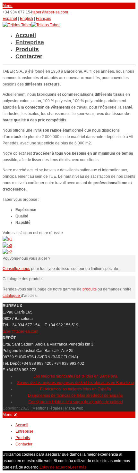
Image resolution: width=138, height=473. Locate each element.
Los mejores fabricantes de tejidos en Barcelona (75, 376)
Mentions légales (47, 408)
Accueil (25, 35)
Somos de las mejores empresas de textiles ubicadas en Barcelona (75, 382)
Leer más (78, 467)
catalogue (12, 295)
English (26, 18)
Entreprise (29, 42)
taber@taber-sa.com (50, 12)
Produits (27, 49)
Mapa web (74, 408)
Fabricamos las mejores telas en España (75, 389)
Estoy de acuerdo (54, 467)
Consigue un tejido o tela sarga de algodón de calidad (75, 402)
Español (10, 18)
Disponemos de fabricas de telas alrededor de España (75, 395)
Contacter (28, 56)
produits (89, 289)
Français (43, 18)
